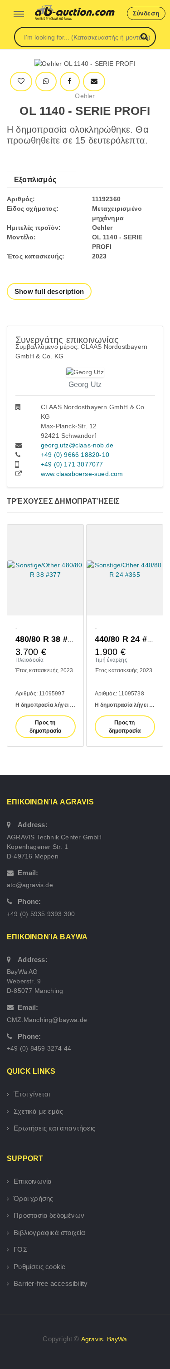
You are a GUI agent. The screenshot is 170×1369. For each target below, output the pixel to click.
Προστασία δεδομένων (49, 1215)
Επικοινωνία (33, 1181)
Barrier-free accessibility (50, 1283)
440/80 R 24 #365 (128, 639)
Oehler (85, 95)
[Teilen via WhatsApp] (46, 81)
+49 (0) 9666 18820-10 (75, 454)
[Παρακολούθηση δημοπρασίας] (21, 81)
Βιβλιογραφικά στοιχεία (49, 1232)
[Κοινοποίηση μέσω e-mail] (94, 81)
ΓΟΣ (20, 1249)
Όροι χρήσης (33, 1198)
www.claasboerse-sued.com (82, 473)
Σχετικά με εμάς (38, 1111)
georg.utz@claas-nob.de (77, 445)
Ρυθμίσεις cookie (39, 1266)
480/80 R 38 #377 (48, 639)
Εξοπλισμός (35, 180)
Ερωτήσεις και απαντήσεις (54, 1128)
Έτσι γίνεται (32, 1094)
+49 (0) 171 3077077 (72, 464)
